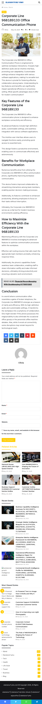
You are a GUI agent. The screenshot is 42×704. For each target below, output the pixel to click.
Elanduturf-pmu (8, 655)
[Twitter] (11, 335)
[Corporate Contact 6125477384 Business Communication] (8, 625)
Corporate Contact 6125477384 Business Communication (24, 624)
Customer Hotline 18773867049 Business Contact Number (31, 489)
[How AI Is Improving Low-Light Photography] (8, 615)
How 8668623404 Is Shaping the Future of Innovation (30, 466)
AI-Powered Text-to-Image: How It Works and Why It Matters (26, 593)
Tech (5, 658)
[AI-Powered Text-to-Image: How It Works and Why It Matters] (8, 595)
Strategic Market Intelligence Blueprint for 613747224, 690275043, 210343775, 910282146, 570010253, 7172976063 (26, 526)
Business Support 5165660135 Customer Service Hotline (11, 489)
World (11, 7)
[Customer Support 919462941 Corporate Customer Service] (8, 605)
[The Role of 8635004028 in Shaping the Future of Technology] (8, 636)
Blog (4, 676)
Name (4, 405)
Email (4, 414)
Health (5, 662)
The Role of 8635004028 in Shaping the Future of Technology (26, 635)
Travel (5, 669)
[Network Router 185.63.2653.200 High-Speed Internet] (11, 457)
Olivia (6, 30)
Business (6, 673)
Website (5, 422)
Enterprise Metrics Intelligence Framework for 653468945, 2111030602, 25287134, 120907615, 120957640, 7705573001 (27, 542)
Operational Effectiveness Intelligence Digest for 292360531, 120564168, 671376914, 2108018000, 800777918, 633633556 (26, 557)
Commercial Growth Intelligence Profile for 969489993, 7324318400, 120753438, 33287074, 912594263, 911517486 (27, 572)
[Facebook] (6, 335)
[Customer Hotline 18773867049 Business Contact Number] (31, 480)
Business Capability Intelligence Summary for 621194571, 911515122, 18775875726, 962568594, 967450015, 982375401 (27, 511)
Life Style (6, 666)
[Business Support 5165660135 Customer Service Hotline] (11, 480)
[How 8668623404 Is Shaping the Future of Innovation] (31, 457)
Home (5, 7)
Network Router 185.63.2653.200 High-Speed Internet (10, 466)
